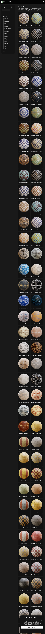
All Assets (4, 15)
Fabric (5, 23)
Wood (5, 48)
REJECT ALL (26, 630)
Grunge (6, 26)
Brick (5, 20)
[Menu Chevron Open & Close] (12, 7)
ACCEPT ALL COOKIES (32, 627)
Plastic (6, 36)
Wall (5, 46)
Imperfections (7, 28)
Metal (5, 29)
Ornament (6, 31)
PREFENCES (37, 630)
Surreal (6, 43)
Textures (5, 16)
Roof (5, 38)
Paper (5, 33)
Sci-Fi (5, 39)
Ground (6, 25)
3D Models (5, 50)
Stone (5, 41)
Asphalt (6, 18)
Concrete (6, 21)
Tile (5, 44)
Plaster (6, 35)
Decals (4, 51)
